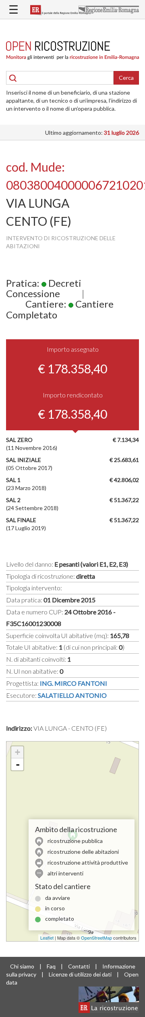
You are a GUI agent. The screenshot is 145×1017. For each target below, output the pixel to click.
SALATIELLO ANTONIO (72, 695)
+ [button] (17, 752)
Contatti (79, 966)
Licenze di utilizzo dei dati (80, 974)
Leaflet (47, 937)
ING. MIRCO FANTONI (73, 683)
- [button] (18, 764)
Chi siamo (22, 966)
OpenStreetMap (96, 937)
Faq (51, 966)
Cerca (126, 77)
